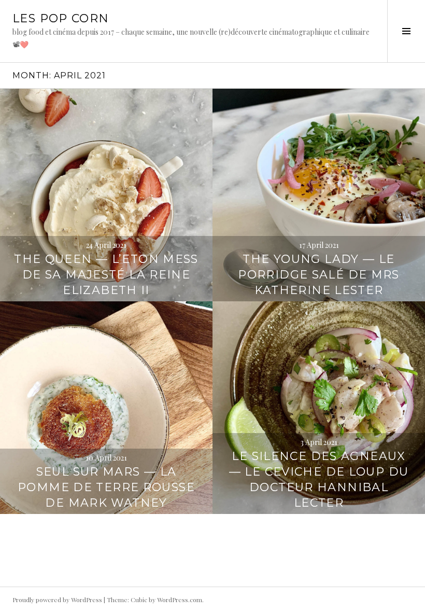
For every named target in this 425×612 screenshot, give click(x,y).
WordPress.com (179, 599)
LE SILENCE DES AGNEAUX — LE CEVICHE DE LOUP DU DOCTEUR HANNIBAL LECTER (319, 479)
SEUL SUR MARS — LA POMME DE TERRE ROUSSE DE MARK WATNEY (106, 487)
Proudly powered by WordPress (57, 599)
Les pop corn (60, 18)
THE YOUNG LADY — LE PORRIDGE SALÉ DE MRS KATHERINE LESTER (319, 274)
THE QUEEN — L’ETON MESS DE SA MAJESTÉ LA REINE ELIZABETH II (106, 274)
